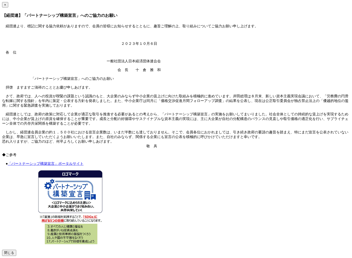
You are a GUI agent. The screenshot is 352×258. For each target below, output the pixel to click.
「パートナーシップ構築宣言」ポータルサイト (45, 164)
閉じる (9, 253)
